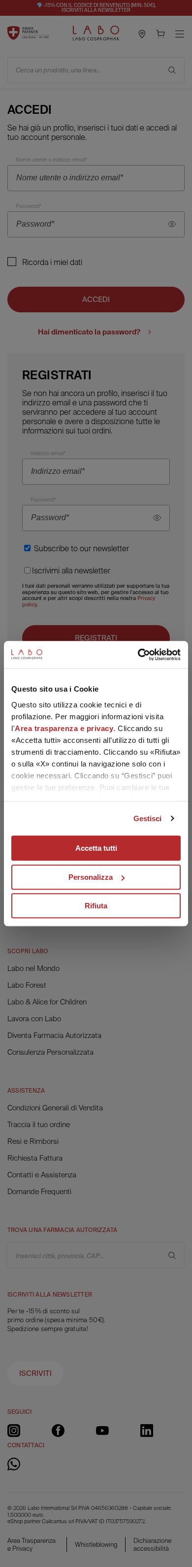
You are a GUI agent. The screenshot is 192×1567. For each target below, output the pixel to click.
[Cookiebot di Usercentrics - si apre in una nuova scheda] (138, 654)
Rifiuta (96, 905)
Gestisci (147, 818)
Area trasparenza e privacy (64, 728)
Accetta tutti (96, 848)
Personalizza (90, 877)
